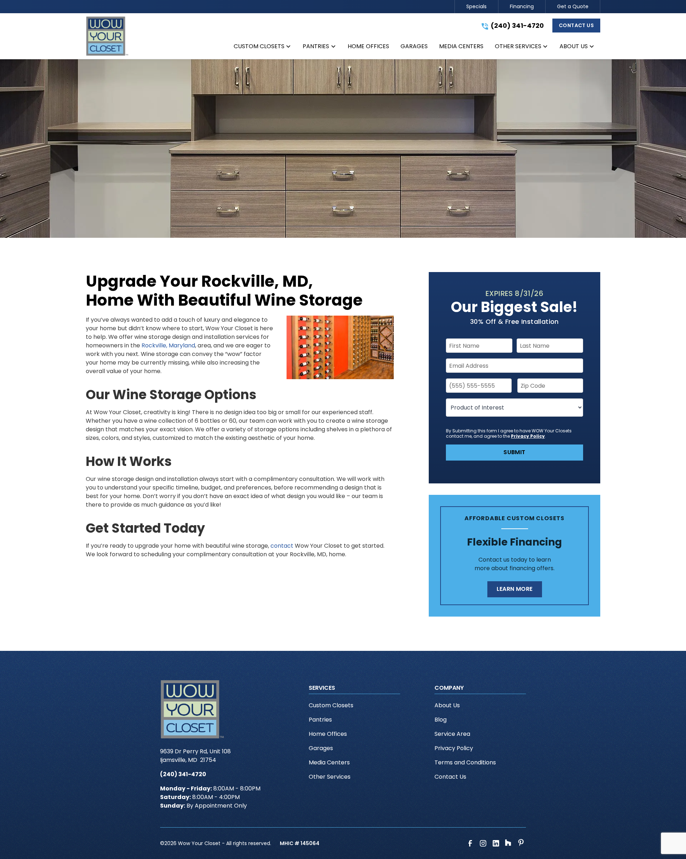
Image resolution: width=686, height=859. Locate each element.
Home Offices (328, 734)
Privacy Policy (528, 436)
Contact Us (576, 25)
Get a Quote (572, 6)
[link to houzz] (508, 843)
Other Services (330, 777)
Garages (321, 748)
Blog (440, 719)
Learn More (515, 589)
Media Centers (329, 762)
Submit (514, 452)
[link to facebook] (470, 843)
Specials (476, 6)
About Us (447, 705)
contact (281, 546)
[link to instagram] (483, 843)
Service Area (452, 734)
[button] (262, 48)
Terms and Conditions (465, 762)
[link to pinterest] (521, 843)
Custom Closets (331, 705)
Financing (522, 6)
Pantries (320, 719)
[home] (107, 36)
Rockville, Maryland (168, 345)
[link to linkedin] (496, 843)
